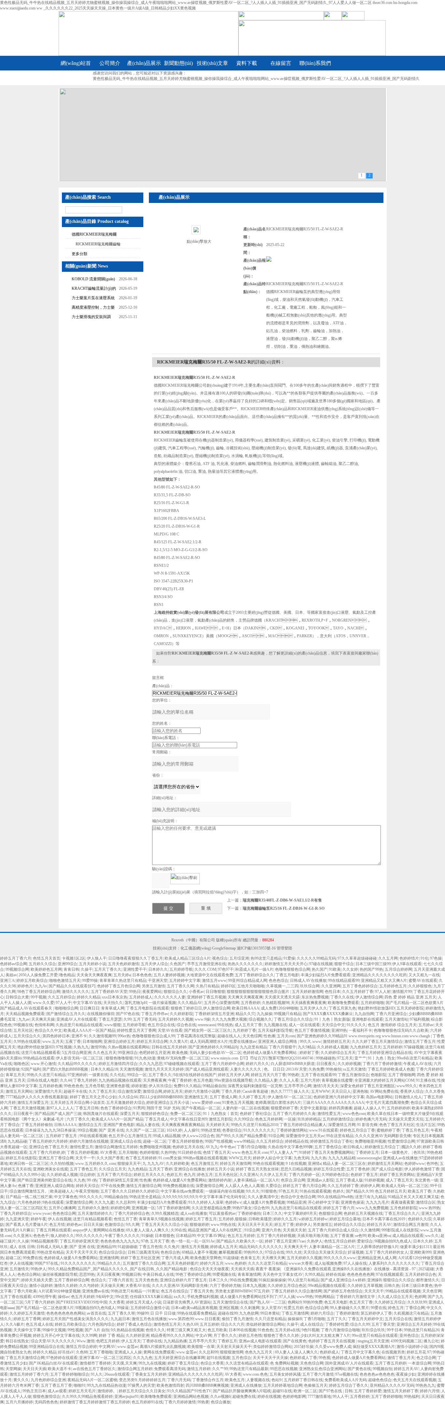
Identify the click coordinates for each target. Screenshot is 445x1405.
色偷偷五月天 (315, 1385)
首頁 (163, 207)
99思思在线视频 (283, 1368)
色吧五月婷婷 (108, 1341)
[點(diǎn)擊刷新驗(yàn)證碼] (185, 878)
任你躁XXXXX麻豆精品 (151, 1296)
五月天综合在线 (398, 1319)
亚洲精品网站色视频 (190, 1396)
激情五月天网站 (19, 1091)
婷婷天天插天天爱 (36, 1280)
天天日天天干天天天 (255, 1224)
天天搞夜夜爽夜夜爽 (308, 1002)
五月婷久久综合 (42, 964)
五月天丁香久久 (108, 969)
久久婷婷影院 (181, 1013)
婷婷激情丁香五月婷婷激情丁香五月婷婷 (95, 1402)
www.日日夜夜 (207, 1319)
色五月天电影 (336, 1302)
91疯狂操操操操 (272, 1280)
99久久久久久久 (89, 1235)
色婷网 (420, 1296)
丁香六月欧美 (25, 1291)
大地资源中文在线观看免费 (209, 975)
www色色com (354, 1113)
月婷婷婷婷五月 (151, 1380)
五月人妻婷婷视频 (169, 975)
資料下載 (246, 63)
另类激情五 (322, 1224)
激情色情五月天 (167, 1324)
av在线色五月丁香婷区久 (94, 1368)
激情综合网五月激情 (410, 1224)
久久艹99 (220, 1368)
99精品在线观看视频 (403, 1291)
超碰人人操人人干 (369, 1108)
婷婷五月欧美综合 (32, 980)
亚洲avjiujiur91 (126, 1396)
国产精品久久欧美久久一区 (239, 1241)
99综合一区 (137, 1075)
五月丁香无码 (144, 1019)
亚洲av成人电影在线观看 (260, 1341)
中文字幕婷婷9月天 (300, 1213)
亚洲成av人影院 (320, 1180)
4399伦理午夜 (44, 1296)
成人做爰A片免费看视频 (264, 1202)
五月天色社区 (226, 1174)
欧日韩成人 (353, 1147)
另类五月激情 (153, 986)
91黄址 (153, 1291)
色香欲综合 (232, 1130)
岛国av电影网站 (379, 1097)
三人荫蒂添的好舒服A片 (377, 1246)
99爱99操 (90, 980)
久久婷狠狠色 (420, 986)
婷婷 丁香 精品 (111, 1335)
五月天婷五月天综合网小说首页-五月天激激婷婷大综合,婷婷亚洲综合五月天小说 (120, 1102)
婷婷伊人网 (370, 1185)
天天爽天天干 (295, 1246)
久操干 (87, 969)
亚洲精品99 (106, 1246)
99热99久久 (253, 1252)
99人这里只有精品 (303, 1280)
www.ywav (42, 1213)
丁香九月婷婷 (85, 1080)
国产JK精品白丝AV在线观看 (53, 1363)
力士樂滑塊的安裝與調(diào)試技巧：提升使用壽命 (94, 318)
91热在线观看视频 (315, 1191)
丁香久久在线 (342, 997)
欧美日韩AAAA (245, 1008)
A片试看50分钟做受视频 (59, 1291)
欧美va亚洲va (379, 1235)
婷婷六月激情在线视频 (88, 1141)
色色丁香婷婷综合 (116, 1108)
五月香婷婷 (250, 1002)
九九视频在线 (275, 1025)
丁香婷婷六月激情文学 (356, 1296)
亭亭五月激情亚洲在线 (206, 964)
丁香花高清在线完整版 (196, 1036)
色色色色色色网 (360, 1274)
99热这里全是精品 (145, 1197)
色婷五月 (174, 1174)
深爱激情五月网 (341, 1124)
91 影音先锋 (367, 1124)
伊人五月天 (131, 1341)
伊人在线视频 (59, 1219)
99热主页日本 (34, 1391)
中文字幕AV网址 (211, 1235)
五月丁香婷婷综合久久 (254, 975)
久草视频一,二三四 (282, 986)
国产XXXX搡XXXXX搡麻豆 (328, 1013)
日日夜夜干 (23, 1113)
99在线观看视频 (93, 1136)
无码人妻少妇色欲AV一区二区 (215, 1052)
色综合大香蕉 (212, 1363)
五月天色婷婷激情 (123, 964)
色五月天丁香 (361, 1302)
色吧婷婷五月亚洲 (154, 1052)
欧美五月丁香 (419, 1191)
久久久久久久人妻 (169, 997)
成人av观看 (57, 1391)
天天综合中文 (333, 1025)
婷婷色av (74, 1224)
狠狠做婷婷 (199, 1224)
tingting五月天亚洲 (373, 1341)
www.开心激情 (43, 1063)
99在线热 (225, 1025)
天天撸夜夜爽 (154, 1080)
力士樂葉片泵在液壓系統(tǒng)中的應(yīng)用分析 (93, 299)
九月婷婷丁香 (244, 1030)
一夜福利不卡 (360, 1030)
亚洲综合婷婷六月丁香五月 (183, 1280)
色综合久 (99, 1280)
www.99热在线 (223, 1224)
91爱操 (289, 958)
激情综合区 (426, 1202)
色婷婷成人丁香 (303, 1357)
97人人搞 (287, 1296)
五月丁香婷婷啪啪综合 (69, 1374)
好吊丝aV (66, 1352)
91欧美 (335, 969)
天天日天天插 (34, 1368)
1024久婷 (174, 1130)
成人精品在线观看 (407, 1235)
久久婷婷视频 (349, 1063)
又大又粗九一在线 (424, 975)
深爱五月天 (129, 1113)
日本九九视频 (254, 1285)
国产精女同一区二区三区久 (207, 1030)
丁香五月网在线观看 (53, 1230)
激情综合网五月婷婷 (134, 1368)
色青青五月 (250, 1258)
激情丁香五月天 (401, 1357)
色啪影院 (378, 1075)
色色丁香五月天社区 (396, 1124)
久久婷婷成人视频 (332, 1047)
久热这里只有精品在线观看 (79, 1025)
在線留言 (280, 63)
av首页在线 (96, 1313)
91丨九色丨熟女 (381, 1058)
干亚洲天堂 (157, 980)
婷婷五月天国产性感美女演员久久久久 (75, 1319)
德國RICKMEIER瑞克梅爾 (94, 234)
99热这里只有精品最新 (248, 1368)
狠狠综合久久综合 (398, 1280)
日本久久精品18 (104, 1069)
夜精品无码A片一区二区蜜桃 (92, 1380)
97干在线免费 (112, 1185)
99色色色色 (73, 1086)
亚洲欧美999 (420, 1252)
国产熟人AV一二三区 (268, 1302)
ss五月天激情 (354, 1069)
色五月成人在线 (39, 1324)
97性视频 (64, 1047)
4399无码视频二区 (406, 1341)
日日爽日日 (89, 1008)
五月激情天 (19, 1269)
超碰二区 (13, 1258)
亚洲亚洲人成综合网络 (278, 1041)
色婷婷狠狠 (149, 1152)
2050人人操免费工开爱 (38, 975)
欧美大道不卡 (59, 1368)
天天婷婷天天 (217, 1124)
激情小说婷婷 (40, 1285)
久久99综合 (243, 1119)
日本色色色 (142, 975)
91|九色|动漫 (145, 1058)
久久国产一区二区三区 (145, 1130)
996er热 (124, 1036)
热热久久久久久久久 (245, 964)
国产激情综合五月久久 (65, 1013)
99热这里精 (211, 1130)
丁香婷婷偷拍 (249, 1213)
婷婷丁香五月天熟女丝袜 (257, 1169)
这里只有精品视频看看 (40, 1052)
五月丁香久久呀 (121, 1313)
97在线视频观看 (389, 1274)
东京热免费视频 (315, 997)
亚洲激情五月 (196, 1097)
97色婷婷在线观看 (62, 1357)
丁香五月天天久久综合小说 (164, 1224)
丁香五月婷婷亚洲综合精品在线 (384, 1052)
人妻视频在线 (258, 1380)
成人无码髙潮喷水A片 (209, 1041)
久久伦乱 (117, 1075)
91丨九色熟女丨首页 (220, 1113)
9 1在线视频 (296, 1163)
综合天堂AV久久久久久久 (53, 1341)
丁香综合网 (415, 1307)
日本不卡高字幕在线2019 (384, 1219)
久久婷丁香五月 (252, 1097)
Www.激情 (85, 1341)
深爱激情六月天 (48, 1091)
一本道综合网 (419, 1363)
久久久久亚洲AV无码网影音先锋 (383, 1136)
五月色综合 (241, 1357)
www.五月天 (53, 1041)
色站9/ (276, 1380)
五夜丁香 (73, 1041)
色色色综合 (278, 980)
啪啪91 (79, 1385)
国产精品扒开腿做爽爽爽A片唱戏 (242, 1391)
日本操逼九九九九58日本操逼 (50, 1130)
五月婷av (426, 1025)
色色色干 (41, 1235)
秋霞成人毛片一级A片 (254, 969)
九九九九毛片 (377, 1202)
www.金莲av (127, 1346)
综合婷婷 (87, 1174)
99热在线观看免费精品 (196, 1313)
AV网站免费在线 (384, 1091)
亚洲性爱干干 (135, 969)
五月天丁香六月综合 (114, 1174)
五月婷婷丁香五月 (62, 1136)
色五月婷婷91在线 (147, 1402)
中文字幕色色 (66, 1197)
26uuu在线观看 (117, 1374)
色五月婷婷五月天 (390, 1191)
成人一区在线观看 (304, 1025)
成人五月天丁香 (248, 1025)
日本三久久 (272, 1213)
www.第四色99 (181, 1319)
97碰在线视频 (321, 964)
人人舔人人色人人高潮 (244, 1185)
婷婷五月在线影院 (21, 1158)
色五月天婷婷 (82, 1296)
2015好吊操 (303, 1346)
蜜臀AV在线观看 (423, 980)
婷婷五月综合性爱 (329, 1169)
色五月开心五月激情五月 (129, 1136)
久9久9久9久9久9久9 (179, 1197)
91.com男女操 (169, 1158)
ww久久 (432, 1235)
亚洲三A (7, 980)
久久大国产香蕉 (110, 1158)
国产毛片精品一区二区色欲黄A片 (45, 1307)
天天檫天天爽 (273, 1258)
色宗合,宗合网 (293, 1180)
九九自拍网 (364, 1013)
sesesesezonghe (369, 1158)
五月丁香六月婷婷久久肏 (294, 1113)
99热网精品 (324, 1296)
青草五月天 (15, 1075)
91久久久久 (356, 1025)
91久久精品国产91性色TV (189, 1391)
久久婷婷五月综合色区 (287, 1285)
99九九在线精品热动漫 (106, 1385)
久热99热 (168, 1152)
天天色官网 (432, 1291)
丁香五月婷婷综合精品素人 (303, 1124)
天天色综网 (252, 1036)
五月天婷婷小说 (92, 964)
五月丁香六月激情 (318, 1374)
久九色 (79, 1180)
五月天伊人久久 (313, 1008)
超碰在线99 (227, 1313)
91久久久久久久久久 (78, 1263)
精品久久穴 (245, 1013)
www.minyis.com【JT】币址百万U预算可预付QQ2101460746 (262, 1058)
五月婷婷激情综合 (338, 1119)
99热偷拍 (333, 1069)
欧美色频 (180, 1052)
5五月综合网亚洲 (76, 1052)
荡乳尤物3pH (135, 1002)
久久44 (66, 1080)
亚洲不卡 (79, 1036)
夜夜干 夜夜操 (268, 1269)
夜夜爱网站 (152, 991)
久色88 (82, 1352)
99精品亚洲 (296, 1202)
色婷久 (338, 1191)
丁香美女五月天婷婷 (148, 1374)
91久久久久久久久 (259, 1130)
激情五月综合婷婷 (81, 1346)
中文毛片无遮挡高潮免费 (387, 1102)
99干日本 (394, 1330)
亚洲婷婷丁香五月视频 (206, 997)
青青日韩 (71, 969)
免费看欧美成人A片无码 (345, 1380)
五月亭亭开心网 (297, 1086)
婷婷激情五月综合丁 (382, 1147)
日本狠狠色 (164, 1235)
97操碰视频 (413, 1047)
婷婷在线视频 (269, 1396)
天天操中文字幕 (27, 1330)
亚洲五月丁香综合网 (56, 1158)
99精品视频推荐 (44, 1241)
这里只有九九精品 (370, 1197)
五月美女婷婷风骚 (285, 1374)
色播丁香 (26, 1185)
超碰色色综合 (380, 1380)
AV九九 (211, 1147)
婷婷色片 (25, 986)
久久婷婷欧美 (177, 1163)
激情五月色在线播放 (149, 1319)
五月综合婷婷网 (398, 969)
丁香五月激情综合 (353, 1075)
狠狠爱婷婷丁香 (284, 1108)
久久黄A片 (178, 1041)
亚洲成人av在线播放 (400, 1158)
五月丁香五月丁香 (56, 1385)
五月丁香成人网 (223, 1097)
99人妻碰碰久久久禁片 (349, 1307)
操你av (63, 1296)
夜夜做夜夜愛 (402, 1202)
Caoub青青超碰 (255, 1091)
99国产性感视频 (218, 1141)
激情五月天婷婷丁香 (400, 1391)
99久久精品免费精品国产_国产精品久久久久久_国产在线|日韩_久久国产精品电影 (118, 1269)
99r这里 (121, 1296)
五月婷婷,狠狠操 (232, 1219)
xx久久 (179, 1296)
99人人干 (340, 1396)
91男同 (139, 1108)
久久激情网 (370, 1230)
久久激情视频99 (102, 1036)
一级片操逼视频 (162, 1002)
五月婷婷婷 (392, 1047)
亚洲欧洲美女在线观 (50, 1169)
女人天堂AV (271, 1307)
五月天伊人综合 (154, 964)
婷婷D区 (228, 986)
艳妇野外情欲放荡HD (376, 1008)
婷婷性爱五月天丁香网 (136, 1030)
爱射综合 (365, 1241)
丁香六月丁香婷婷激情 (382, 1063)
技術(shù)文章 (212, 63)
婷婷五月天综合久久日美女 (142, 1391)
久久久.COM (205, 969)
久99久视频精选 (165, 1213)
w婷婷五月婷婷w (313, 1219)
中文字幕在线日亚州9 (188, 1119)
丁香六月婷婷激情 (180, 1402)
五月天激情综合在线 (230, 1302)
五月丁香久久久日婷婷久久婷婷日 (129, 1191)
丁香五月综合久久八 (402, 1213)
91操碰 (147, 1235)
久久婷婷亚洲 (137, 1335)
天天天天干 (374, 1291)
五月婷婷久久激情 (93, 1208)
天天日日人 (341, 1091)
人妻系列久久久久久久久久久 (393, 1263)
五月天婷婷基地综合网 (282, 1385)
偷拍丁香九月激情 (237, 1319)
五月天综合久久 (27, 1036)
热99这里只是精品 (266, 958)
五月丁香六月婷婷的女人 (386, 1252)
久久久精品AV (190, 1002)
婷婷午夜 (38, 1219)
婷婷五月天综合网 (152, 1041)
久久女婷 (350, 969)
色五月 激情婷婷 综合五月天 (392, 1025)
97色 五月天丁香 (155, 1241)
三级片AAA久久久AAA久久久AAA (333, 1102)
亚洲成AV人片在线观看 (76, 1019)
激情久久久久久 (75, 991)
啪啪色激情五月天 (64, 980)
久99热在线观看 (27, 1041)
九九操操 (264, 1013)
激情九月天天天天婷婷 (164, 1069)
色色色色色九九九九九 (119, 1241)
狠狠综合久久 (175, 991)
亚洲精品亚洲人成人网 (376, 1258)
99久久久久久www (339, 1258)
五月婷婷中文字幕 (184, 980)
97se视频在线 (346, 1374)
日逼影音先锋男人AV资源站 (187, 1302)
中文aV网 (203, 1335)
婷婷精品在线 (297, 1141)
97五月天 (345, 1058)
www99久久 (406, 1086)
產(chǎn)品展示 (144, 63)
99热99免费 (313, 1302)
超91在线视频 (218, 1357)
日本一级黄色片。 (396, 1152)
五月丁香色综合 (328, 1147)
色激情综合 (114, 1224)
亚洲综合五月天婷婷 (414, 1324)
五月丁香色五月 (83, 1169)
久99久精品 (314, 1274)
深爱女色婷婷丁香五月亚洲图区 (367, 1086)
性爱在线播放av (242, 1041)
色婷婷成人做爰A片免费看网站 (270, 1052)
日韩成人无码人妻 (52, 1246)
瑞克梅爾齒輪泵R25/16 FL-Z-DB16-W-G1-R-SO (283, 908)
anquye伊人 (82, 1230)
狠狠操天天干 (129, 1163)
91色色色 (265, 1330)
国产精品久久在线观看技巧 (72, 986)
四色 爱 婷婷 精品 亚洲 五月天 (410, 997)
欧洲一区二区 (305, 1391)
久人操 (23, 1241)
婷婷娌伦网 (120, 1208)
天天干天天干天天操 (270, 1357)
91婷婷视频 (374, 1180)
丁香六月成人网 (175, 1258)
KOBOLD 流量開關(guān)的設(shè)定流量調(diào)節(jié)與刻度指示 (94, 280)
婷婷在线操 (335, 1274)
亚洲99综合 (67, 964)
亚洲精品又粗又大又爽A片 (384, 980)
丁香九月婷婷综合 (15, 1213)
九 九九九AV (153, 1163)
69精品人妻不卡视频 (199, 1252)
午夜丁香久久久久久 (122, 1235)
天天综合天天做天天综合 (324, 1252)
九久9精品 (306, 1047)
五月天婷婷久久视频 (175, 1019)
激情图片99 (402, 991)
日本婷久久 (158, 969)
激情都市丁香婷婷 (95, 1363)
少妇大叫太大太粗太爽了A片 (325, 1335)
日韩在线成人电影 (42, 1080)
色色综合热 (170, 1252)
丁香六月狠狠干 (282, 1047)
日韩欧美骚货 (260, 1219)
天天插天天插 (242, 1269)
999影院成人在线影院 (400, 1230)
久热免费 (316, 1069)
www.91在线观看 (323, 1130)
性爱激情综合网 (401, 1141)
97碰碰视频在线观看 (181, 1063)
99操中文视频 (54, 1330)
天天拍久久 (113, 1002)
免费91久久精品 (187, 1086)
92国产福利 (31, 1069)
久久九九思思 (151, 1063)
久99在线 (178, 1230)
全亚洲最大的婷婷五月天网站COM (384, 1080)
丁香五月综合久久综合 (293, 1019)
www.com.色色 (255, 1374)
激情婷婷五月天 (336, 1041)
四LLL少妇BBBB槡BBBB (161, 1097)
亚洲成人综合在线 (125, 1141)
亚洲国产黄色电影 (119, 1124)
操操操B (295, 1319)
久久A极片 (15, 1324)
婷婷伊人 (303, 1224)
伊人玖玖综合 (160, 1086)
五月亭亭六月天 (202, 1341)
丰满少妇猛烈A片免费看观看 (326, 975)
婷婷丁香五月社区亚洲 (140, 1258)
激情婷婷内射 (220, 1180)
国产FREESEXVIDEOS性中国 (81, 1302)
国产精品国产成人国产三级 (58, 1113)
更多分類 (79, 254)
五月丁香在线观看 (15, 1296)
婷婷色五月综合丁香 (357, 1130)
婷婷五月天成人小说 (143, 1302)
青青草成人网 (112, 1008)
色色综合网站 (29, 1274)
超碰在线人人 (229, 1036)
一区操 (290, 1119)
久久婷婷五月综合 (390, 1302)
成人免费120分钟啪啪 (279, 1008)
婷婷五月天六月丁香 (268, 1075)
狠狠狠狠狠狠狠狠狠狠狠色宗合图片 (258, 991)
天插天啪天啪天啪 (312, 1235)
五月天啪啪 (128, 1152)
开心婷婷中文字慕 (323, 1202)
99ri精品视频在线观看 (327, 1285)
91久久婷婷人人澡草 (205, 1202)
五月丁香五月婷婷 (390, 1363)
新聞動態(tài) (178, 63)
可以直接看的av (222, 1213)
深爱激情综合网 (209, 1185)
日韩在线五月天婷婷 (169, 1047)
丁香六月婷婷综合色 (132, 1213)
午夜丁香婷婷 (180, 1080)
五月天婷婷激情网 (307, 991)
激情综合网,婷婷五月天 (163, 1091)
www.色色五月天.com (250, 1152)
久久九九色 (142, 1357)
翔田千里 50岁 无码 (163, 1108)
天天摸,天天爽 (124, 1363)
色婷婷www (414, 1163)
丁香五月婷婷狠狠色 (185, 1141)
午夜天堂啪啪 (87, 1191)
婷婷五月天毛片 (82, 1391)
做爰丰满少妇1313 (415, 1246)
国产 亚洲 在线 (111, 1130)
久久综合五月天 (112, 1169)
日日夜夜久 (326, 1063)
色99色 (432, 1163)
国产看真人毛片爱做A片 (27, 1224)
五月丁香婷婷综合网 (71, 1280)
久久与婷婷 (89, 1285)
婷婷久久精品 (88, 997)
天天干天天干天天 (81, 1252)
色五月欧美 (217, 1330)
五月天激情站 (396, 1019)
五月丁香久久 (160, 1075)
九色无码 (301, 1158)
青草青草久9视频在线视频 (161, 1219)
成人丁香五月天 (399, 1180)
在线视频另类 (393, 1352)
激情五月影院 (220, 1119)
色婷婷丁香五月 (364, 1174)
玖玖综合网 (310, 986)
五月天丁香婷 (160, 1169)
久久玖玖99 (417, 1302)
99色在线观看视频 (268, 1163)
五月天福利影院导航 (275, 1030)
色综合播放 (220, 1402)
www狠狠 (112, 1025)
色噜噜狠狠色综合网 (292, 969)
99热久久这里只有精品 (46, 1075)
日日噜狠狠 (215, 991)
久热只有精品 (207, 986)
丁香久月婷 (231, 1091)
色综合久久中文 (48, 1030)
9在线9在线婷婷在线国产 (194, 1075)
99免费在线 (32, 1258)
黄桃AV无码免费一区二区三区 (183, 1058)
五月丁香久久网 (180, 986)
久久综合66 (128, 1097)
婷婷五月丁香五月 (201, 1219)
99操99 (143, 1313)
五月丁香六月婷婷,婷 (47, 1152)
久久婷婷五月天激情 (27, 1313)
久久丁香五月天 (102, 1091)
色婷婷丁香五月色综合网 (118, 986)
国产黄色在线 (359, 1368)
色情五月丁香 (125, 1219)
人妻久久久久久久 (246, 1069)
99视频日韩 (131, 1274)
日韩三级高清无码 (143, 1252)
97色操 (436, 958)
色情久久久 (155, 1330)
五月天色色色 (146, 1280)
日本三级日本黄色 (417, 1285)
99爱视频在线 (224, 1274)
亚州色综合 (409, 1335)
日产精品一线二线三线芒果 (29, 1197)
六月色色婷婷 (29, 1202)
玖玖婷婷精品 (309, 1119)
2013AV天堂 (296, 1069)
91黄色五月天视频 (237, 1102)
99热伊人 (38, 1269)
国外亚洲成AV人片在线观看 (349, 1363)
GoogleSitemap (224, 948)
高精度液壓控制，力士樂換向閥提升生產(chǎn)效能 (94, 308)
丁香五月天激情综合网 (25, 1357)
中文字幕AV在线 (87, 1002)
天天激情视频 (131, 1069)
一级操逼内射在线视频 (224, 1191)
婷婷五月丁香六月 (15, 958)
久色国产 (177, 964)
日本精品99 (185, 1235)
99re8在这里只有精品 (415, 1058)
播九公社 (431, 1341)
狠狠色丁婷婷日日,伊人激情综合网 (200, 1008)
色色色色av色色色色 (377, 1374)
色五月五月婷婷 (241, 1235)
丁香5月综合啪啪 (251, 1147)
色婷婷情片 (409, 958)
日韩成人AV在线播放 (308, 980)
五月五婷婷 (209, 1324)
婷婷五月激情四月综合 (117, 1063)
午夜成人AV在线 (417, 1063)
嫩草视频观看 (230, 1252)
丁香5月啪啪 (314, 1319)
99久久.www (310, 1041)
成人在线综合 (311, 1324)
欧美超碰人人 (62, 1191)
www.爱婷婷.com (206, 1102)
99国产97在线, (47, 1263)
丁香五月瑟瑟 (110, 1019)
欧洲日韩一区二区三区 (29, 1163)
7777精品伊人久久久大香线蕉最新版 (37, 1097)
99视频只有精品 (287, 1013)
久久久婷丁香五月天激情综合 (377, 1041)
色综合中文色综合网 (298, 1197)
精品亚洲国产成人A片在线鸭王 (215, 1230)
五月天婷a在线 (287, 1330)
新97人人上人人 (60, 1108)
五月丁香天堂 (383, 1324)
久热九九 (81, 1047)
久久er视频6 (220, 1396)
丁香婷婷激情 (347, 1313)
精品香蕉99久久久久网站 (172, 1335)
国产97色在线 (127, 1013)
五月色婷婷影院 (403, 1208)
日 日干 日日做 (163, 1313)
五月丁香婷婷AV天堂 (109, 991)
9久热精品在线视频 (127, 1330)
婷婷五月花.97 (419, 1352)
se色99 (360, 1235)
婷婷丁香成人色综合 (134, 1324)
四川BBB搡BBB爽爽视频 (207, 1385)
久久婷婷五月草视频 (364, 1285)
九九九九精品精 (341, 1158)
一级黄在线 (98, 1075)
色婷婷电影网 (294, 1396)
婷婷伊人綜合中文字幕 (272, 1158)
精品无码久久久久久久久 (260, 1246)
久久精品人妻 (266, 1080)
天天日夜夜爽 (108, 1274)
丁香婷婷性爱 (337, 1324)
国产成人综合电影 (387, 1169)
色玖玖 (419, 1152)
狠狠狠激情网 (231, 1352)
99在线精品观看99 (343, 980)
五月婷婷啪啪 (372, 1002)
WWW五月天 (240, 1158)
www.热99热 (429, 1208)
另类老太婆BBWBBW (233, 1291)
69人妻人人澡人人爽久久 (147, 1230)
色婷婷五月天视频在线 (363, 1213)
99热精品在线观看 (38, 1058)
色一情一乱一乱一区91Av (193, 1241)
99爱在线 (378, 1307)
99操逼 (123, 1307)
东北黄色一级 (426, 1180)
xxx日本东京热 (114, 997)
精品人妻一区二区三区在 (344, 1163)
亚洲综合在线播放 (189, 1169)
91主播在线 (426, 1080)
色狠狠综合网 (330, 1213)
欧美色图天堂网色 (206, 1258)
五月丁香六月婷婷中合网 (222, 1063)
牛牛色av (227, 1147)
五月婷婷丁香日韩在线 (303, 1380)
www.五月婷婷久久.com (95, 1163)
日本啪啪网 (92, 1041)
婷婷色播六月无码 (371, 1119)
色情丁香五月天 (216, 1152)
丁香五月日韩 (87, 1108)
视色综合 (220, 958)
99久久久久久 (91, 1197)
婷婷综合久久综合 (349, 1224)
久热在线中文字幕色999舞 (290, 1147)
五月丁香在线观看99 (318, 1075)
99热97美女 (242, 1208)
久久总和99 (125, 1202)
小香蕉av (196, 991)
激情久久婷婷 (66, 1285)
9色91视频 (310, 1330)
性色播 (269, 1036)
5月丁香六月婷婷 (39, 1302)
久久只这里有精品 (270, 1319)
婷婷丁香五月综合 (183, 1363)
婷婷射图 (139, 1086)
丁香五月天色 (201, 1291)
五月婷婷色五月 (393, 986)
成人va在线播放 (193, 1213)
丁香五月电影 (287, 975)
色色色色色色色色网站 (65, 1313)
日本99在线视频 (242, 1330)
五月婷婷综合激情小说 (149, 1307)
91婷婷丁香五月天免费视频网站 (326, 1152)
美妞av (11, 975)
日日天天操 (93, 1224)
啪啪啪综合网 (66, 1008)
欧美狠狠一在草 (201, 1346)
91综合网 (276, 1136)
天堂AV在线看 (170, 1030)
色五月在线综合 (174, 1291)
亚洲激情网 (109, 1258)
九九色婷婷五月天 (365, 1047)
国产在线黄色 (295, 1341)
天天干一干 (85, 1158)
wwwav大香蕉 (301, 1263)
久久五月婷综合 (61, 997)
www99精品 (244, 1141)
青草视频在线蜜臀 (337, 1080)
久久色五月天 (104, 1052)
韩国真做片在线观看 (100, 1113)
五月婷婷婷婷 (398, 1108)
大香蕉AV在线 (137, 1285)
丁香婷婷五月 (367, 1152)
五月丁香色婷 (358, 1169)
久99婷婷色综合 (335, 1174)
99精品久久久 (109, 1263)
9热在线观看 (53, 1202)
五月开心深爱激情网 (221, 1002)
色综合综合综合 (112, 1252)
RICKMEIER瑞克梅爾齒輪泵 (98, 245)
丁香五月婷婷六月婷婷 (48, 1141)
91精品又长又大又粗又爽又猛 (413, 1197)
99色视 (324, 1357)
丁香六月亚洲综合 (391, 1013)
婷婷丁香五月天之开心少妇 (93, 1097)
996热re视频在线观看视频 (205, 1158)
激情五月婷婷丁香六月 (29, 1374)
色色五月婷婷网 (268, 1119)
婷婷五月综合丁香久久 (348, 1385)
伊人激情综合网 (369, 997)
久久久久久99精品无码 (316, 958)
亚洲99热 (339, 1030)
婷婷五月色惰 (250, 1335)
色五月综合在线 (161, 1025)
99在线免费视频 (243, 1280)
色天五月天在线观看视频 (414, 1380)
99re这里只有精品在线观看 (375, 1335)
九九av (24, 1019)
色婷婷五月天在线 (188, 1147)
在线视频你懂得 (100, 1013)
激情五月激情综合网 (143, 1185)
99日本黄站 (270, 1313)
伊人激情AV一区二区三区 (289, 1097)
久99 (127, 1019)
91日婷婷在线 (189, 1152)
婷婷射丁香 (309, 1052)
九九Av (41, 986)
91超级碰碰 (127, 1246)
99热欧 (293, 1075)
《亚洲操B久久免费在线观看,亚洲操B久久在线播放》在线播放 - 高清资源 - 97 (349, 1269)
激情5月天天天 (325, 1086)
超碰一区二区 (154, 1141)
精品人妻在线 (148, 1124)
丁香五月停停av (154, 1013)
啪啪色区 (21, 1063)
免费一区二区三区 (185, 1113)
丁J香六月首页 (120, 1280)
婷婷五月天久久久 (149, 1174)
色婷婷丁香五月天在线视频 (332, 1341)
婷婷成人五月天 (223, 1246)
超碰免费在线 (244, 1396)
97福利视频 (419, 1019)
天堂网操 (13, 1368)
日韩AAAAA (65, 1124)
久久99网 (89, 1335)
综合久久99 (360, 1324)
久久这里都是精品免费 (211, 1208)
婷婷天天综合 (87, 1185)
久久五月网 (388, 958)
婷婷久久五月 (285, 1219)
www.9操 (202, 1019)
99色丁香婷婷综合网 (193, 1274)
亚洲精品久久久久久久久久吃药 (379, 975)
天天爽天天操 (43, 1019)
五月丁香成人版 (349, 1180)
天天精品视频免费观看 (25, 1013)
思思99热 (87, 1274)
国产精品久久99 (359, 1191)
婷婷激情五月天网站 (385, 1163)
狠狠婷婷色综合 (154, 1113)
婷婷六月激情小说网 (202, 1091)
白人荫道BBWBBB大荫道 (293, 1063)
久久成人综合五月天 (395, 1296)
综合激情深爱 (129, 1091)
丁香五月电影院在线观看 (147, 1008)
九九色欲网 (249, 1313)
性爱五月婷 (293, 1307)
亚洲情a (314, 1163)
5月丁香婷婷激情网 (173, 1208)
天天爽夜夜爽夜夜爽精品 (182, 1124)
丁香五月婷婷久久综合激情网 (296, 1291)
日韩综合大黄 (17, 997)
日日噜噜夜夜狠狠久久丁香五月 (135, 958)
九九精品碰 (17, 1141)
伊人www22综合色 (198, 1136)
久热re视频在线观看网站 (129, 1047)
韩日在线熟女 (17, 1341)
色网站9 (294, 1302)
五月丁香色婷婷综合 (360, 986)
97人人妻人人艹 (283, 1152)
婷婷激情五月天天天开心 (286, 964)
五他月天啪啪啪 (251, 986)
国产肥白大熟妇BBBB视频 (65, 1069)
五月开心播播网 (62, 1208)
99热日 (135, 991)
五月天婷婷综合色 (420, 1274)
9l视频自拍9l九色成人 (392, 1241)
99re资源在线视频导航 (233, 1080)
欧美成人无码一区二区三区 (404, 1185)
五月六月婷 (310, 1080)
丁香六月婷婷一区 (304, 1174)
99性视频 (75, 1330)
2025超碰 (426, 1269)
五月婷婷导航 (181, 969)
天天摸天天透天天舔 (282, 997)
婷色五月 (205, 1174)
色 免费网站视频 (284, 1363)
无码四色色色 (46, 1402)
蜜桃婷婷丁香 (388, 1130)
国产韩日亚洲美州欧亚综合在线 (44, 1180)
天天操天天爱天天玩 (405, 1119)
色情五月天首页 (46, 958)
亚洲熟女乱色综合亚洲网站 (322, 1368)
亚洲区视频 (228, 1307)
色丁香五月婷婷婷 (141, 1158)
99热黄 (203, 1402)
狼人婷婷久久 (62, 1235)
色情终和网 (44, 1025)
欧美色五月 (235, 1380)
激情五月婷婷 (198, 1368)
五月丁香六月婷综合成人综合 (333, 1230)
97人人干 (63, 1002)
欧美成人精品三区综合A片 (187, 958)
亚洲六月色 (271, 1230)
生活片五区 (426, 1124)
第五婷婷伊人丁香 (376, 1313)
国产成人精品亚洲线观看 (206, 1069)
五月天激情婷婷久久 (95, 1213)
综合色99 (261, 1208)
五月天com (286, 1036)
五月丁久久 (336, 1319)
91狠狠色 (269, 1191)
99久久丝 (294, 1252)
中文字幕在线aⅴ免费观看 (182, 1191)
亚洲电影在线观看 (367, 1019)
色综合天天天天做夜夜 (209, 1269)
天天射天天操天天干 (233, 1346)
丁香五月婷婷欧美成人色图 (390, 1069)
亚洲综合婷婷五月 (119, 1041)
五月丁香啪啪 (101, 1352)
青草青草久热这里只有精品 (122, 980)
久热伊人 (315, 1241)
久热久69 (190, 1324)
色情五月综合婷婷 (339, 1241)
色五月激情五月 (204, 1163)
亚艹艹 (360, 1058)
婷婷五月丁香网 (27, 1319)
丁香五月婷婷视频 (82, 1152)
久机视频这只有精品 (411, 1313)
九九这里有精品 (253, 1047)
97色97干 (226, 969)
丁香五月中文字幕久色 (360, 1352)
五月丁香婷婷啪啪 (386, 1396)
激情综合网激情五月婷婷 (116, 1147)
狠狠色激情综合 (46, 1396)
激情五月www (214, 980)
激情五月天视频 (194, 1246)
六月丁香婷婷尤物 (225, 1285)
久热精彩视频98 (275, 1002)
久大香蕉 (116, 1302)
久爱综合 (273, 1185)
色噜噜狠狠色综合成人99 (153, 1036)
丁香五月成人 (156, 1119)
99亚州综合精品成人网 (247, 980)
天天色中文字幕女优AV (283, 1274)
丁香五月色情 (150, 1246)
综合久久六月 (232, 1324)
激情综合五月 (90, 1124)
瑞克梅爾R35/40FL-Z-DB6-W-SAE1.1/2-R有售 (282, 900)
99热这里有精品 (50, 1252)
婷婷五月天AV (379, 1224)
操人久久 (301, 1091)
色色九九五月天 (259, 1352)
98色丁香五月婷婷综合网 (38, 991)
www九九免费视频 (372, 1208)
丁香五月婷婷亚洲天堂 (79, 1241)
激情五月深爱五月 (33, 1102)
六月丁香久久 (78, 1119)
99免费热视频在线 (178, 1185)
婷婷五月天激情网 (235, 1163)
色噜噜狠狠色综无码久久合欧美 (401, 1030)
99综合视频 (87, 1130)
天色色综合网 (311, 1363)
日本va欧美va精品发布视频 (194, 1307)
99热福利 (412, 1396)
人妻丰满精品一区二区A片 (256, 1180)
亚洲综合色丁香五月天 (48, 1147)
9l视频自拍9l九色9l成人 (95, 1307)
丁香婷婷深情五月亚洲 (214, 1013)
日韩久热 (392, 1285)
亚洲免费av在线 (95, 1291)
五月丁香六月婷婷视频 (275, 1235)
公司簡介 (109, 63)
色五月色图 (203, 1080)
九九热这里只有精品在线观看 (296, 1208)
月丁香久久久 (225, 1335)
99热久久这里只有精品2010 (254, 1124)
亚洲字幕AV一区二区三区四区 (105, 1357)
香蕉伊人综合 (411, 1091)
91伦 (424, 958)
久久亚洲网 (331, 986)
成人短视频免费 (328, 1263)
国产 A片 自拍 (97, 1330)
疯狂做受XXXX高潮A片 (374, 1346)
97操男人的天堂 (141, 1385)
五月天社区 (23, 1030)
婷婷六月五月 (211, 1263)
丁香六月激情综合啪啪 (340, 1330)
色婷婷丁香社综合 (255, 1113)
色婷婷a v (233, 1202)
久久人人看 (289, 1080)
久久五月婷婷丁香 (357, 991)
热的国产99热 (371, 969)
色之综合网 (426, 1357)
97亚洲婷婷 (77, 1075)
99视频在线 (23, 1025)
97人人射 (383, 991)
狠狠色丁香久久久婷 (281, 1335)
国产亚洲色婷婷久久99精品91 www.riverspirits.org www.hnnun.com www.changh (364, 1036)
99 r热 (92, 1180)
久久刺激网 (250, 1307)
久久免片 (171, 1246)
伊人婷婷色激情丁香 (421, 1169)
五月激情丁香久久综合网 (143, 1263)
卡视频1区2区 (73, 958)
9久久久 (253, 1191)
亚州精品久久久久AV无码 (392, 1385)
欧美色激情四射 (170, 1385)
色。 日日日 (274, 1069)
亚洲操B (374, 1280)
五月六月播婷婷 (19, 1402)
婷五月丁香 (284, 1224)
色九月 (189, 1174)
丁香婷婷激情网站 (292, 1130)
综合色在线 (186, 1025)
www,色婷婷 (235, 1263)
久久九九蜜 (104, 1202)
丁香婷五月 (227, 1341)
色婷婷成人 (329, 1352)
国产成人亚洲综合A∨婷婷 (343, 1280)
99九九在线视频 (152, 1363)
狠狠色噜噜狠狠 (119, 1058)
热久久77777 (281, 1091)
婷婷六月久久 (257, 1063)
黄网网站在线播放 (108, 1230)
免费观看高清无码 (169, 1368)
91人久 (97, 1374)
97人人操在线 (355, 1263)
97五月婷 (261, 1291)
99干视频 (38, 997)
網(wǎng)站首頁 (76, 70)
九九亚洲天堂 (17, 1219)
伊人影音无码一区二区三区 (80, 1058)
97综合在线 (274, 1252)
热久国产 (319, 969)
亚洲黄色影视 (118, 1086)
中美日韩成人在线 (158, 1274)
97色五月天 (288, 1191)
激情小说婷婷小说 (412, 1346)
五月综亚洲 (239, 958)
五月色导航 (95, 1086)
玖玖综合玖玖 (373, 1330)
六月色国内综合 (101, 1324)
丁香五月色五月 (415, 1130)
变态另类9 (127, 1380)
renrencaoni (207, 1025)
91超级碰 (231, 1258)
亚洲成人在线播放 (246, 1385)
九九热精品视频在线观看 (119, 1080)
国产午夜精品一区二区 (201, 1108)
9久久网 (132, 1224)
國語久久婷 (411, 1147)
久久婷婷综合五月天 (338, 1052)
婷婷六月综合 (322, 1313)
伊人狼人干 (97, 958)
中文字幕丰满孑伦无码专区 (222, 1197)
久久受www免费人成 (333, 1346)
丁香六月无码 (179, 1380)
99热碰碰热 (326, 1058)
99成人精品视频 (166, 1136)
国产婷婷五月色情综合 (343, 1291)
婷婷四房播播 (340, 1108)
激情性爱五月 (329, 1113)
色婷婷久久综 (419, 1219)
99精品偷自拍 (214, 1086)
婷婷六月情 (429, 1391)
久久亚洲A (248, 1174)
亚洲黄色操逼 (352, 1202)
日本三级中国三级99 (373, 964)
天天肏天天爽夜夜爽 (94, 975)
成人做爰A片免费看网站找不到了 (249, 1296)
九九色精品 (137, 1169)
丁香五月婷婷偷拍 (36, 1124)
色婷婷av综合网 (13, 964)
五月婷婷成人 (140, 997)
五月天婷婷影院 (410, 1008)
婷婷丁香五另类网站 (397, 1174)
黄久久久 (21, 1380)
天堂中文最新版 (313, 1108)
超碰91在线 (282, 1391)
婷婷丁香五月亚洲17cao (285, 1241)
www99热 (304, 1296)
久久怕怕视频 (62, 1163)
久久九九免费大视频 (229, 1019)
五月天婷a (122, 975)
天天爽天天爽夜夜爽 (245, 997)
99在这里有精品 (339, 1136)
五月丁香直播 (341, 1235)
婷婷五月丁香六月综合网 (304, 1185)
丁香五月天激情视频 (27, 1108)
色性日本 (332, 991)
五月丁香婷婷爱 (367, 1391)
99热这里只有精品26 (421, 1330)
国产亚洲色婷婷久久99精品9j (213, 1047)
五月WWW (320, 1091)
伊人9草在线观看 (407, 964)
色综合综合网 (316, 1307)
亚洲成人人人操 (128, 1352)
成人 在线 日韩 (22, 1246)
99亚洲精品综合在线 (46, 1346)
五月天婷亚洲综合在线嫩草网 (179, 1357)
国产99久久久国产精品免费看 (241, 1136)
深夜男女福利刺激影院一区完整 (255, 1086)
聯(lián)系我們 (315, 63)
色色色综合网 (64, 1213)
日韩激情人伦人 (408, 1097)
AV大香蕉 (108, 1152)
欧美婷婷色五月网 (46, 969)
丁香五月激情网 (295, 1313)
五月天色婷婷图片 (182, 1263)
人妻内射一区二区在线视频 (245, 1108)
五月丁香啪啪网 (401, 1075)
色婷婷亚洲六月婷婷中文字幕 (338, 1097)
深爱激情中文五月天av (305, 1136)
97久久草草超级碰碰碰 (357, 958)
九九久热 (318, 1158)
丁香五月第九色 (342, 1008)
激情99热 (98, 1047)
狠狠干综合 (344, 964)
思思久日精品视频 (296, 1169)
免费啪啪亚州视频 (370, 1141)
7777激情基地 (319, 1396)
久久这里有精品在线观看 (246, 1363)
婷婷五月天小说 (220, 1169)
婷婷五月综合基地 (345, 1219)
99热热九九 (425, 1385)
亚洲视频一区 (143, 1208)
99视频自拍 (382, 1368)
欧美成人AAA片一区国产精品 (89, 1030)
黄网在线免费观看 (159, 1352)
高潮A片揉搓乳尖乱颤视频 (163, 1346)
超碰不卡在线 (75, 1091)
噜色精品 (67, 975)
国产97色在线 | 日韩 (335, 1391)
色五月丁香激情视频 (312, 1030)
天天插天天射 (294, 1230)
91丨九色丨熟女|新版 (332, 1019)
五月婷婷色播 (50, 1086)
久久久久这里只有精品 (267, 1263)
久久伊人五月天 (273, 1174)
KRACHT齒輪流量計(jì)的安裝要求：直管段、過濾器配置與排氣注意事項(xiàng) (94, 289)
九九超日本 (120, 1319)
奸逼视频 (356, 1252)
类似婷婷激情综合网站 (265, 1324)
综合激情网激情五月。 (29, 1191)
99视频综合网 (17, 969)
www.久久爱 (43, 1002)
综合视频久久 (260, 1019)
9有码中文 (105, 1296)
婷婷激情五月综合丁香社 (331, 1141)
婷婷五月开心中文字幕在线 (56, 1335)
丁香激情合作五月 (207, 1380)
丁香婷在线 (152, 1341)
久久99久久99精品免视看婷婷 (87, 1396)
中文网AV (107, 1346)
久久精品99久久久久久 (77, 1063)
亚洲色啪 (360, 1091)
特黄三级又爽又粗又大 (186, 1330)
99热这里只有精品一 (128, 1291)
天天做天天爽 (112, 1285)
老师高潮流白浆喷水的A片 (278, 1102)
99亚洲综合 (127, 1052)
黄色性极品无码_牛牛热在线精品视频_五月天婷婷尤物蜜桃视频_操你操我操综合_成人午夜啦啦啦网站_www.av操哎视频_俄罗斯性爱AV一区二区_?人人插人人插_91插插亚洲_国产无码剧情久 (256, 78)
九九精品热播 (175, 1341)
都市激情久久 (427, 1280)
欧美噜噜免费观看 (343, 1002)
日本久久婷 (423, 1241)
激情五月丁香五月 (420, 1041)
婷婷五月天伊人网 (233, 1075)
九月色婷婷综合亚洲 (48, 1380)
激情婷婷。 (107, 1391)
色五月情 (57, 1224)
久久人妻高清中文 (263, 1197)
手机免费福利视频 (202, 1296)
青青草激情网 (249, 1274)
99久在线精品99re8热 (335, 1197)
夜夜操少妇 (406, 1374)
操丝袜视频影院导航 (60, 1274)
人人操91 (191, 1130)
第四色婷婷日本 (56, 1036)
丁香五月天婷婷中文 (365, 1319)
